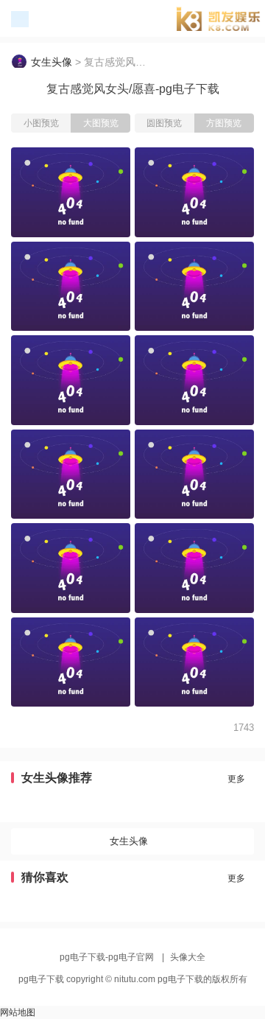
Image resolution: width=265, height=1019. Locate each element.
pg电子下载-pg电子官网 (224, 21)
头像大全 (187, 957)
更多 (236, 779)
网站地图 (17, 1012)
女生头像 (51, 62)
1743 (243, 727)
